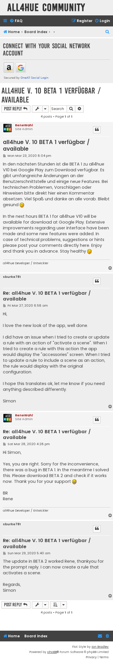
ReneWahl (24, 125)
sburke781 (12, 277)
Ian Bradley (100, 647)
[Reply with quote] (97, 129)
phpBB (52, 652)
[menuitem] (16, 21)
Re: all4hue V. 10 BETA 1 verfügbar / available (47, 296)
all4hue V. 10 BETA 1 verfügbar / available (51, 95)
